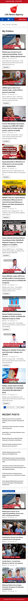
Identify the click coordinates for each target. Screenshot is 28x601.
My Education (19, 343)
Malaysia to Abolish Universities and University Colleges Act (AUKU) (13, 352)
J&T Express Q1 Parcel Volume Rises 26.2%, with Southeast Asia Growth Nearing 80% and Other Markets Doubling (14, 467)
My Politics (11, 47)
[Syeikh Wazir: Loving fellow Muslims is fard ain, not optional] (14, 551)
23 (18, 407)
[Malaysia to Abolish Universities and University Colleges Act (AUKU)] (14, 340)
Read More (6, 68)
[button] (2, 19)
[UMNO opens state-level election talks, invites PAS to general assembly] (14, 78)
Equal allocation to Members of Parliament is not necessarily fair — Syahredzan (13, 164)
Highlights (6, 45)
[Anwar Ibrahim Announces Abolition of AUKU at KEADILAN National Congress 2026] (14, 304)
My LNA (18, 45)
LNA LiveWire (12, 45)
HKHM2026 (6, 579)
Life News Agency (14, 14)
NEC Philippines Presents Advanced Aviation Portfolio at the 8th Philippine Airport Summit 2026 (13, 459)
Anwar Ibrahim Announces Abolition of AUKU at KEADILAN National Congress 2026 (13, 316)
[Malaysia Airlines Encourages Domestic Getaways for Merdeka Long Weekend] (14, 575)
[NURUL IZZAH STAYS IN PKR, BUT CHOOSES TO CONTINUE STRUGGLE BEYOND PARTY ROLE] (14, 376)
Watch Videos (22, 19)
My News (6, 47)
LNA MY (5, 58)
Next (22, 407)
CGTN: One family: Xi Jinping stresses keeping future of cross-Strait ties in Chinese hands (13, 475)
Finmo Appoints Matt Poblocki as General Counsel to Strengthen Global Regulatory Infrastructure (12, 482)
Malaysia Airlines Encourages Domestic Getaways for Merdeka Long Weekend (13, 587)
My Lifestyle (20, 579)
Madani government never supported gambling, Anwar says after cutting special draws (13, 54)
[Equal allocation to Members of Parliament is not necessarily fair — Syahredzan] (14, 152)
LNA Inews (5, 246)
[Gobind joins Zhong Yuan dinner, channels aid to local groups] (14, 527)
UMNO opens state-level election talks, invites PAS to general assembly (12, 90)
